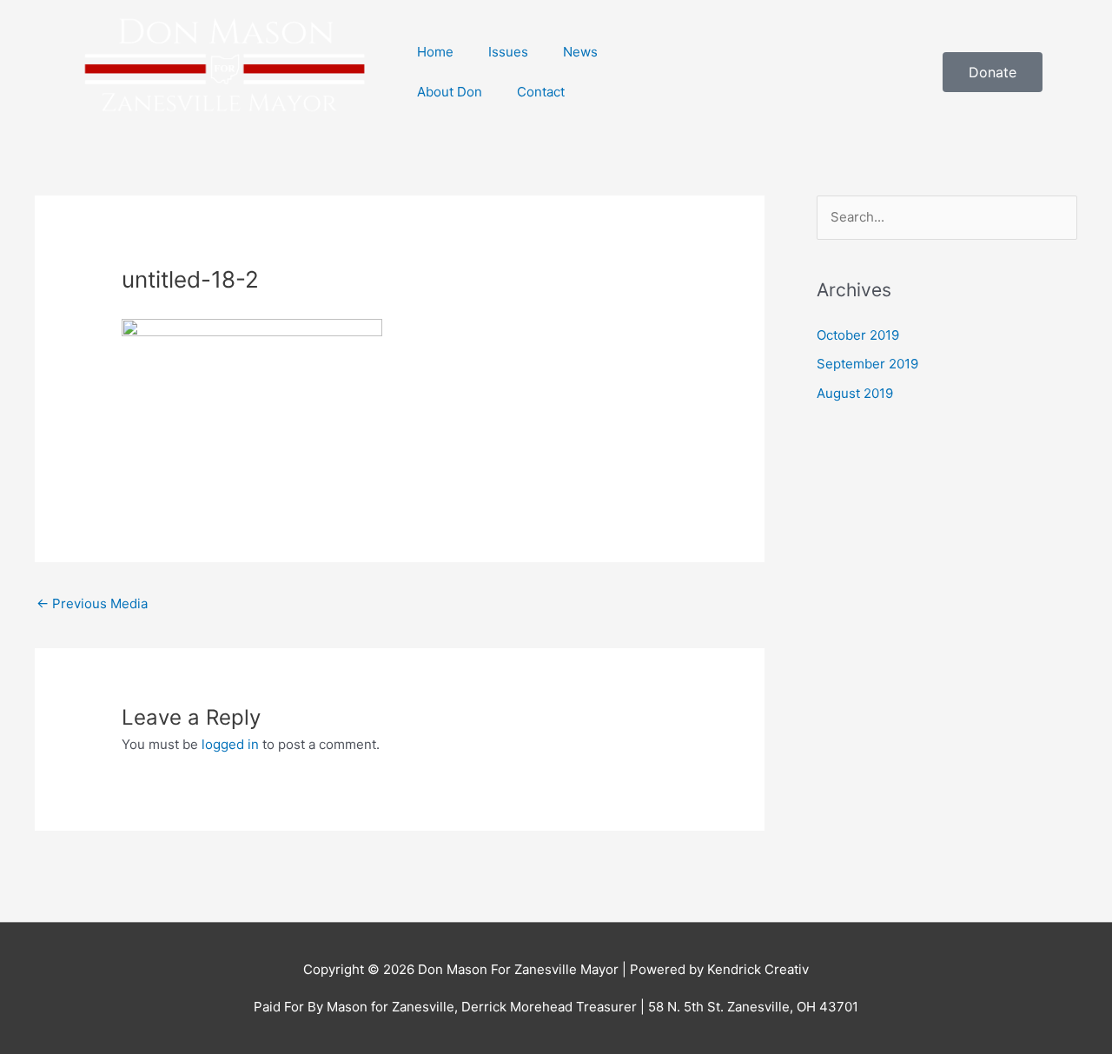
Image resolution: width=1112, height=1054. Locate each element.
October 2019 (858, 335)
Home (435, 51)
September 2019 (867, 363)
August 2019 (855, 393)
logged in (230, 744)
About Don (449, 91)
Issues (508, 51)
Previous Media (92, 603)
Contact (541, 91)
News (580, 51)
